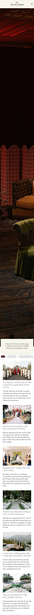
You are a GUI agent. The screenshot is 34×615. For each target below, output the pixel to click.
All (3, 356)
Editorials (11, 356)
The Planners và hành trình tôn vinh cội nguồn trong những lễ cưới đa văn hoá (17, 385)
